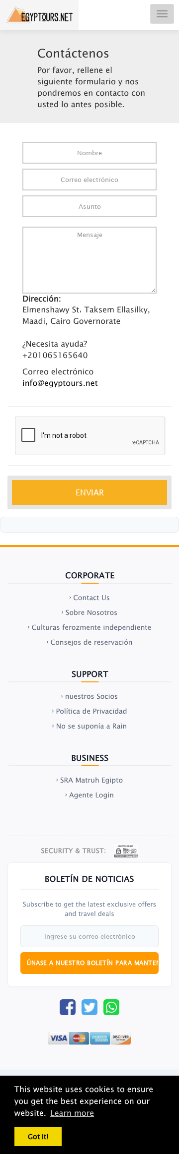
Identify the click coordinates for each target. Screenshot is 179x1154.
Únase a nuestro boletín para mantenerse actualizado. (93, 963)
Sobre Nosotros (91, 612)
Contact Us (91, 598)
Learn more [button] (72, 1113)
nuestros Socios (91, 696)
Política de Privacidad (91, 711)
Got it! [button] (38, 1136)
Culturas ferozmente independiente (92, 627)
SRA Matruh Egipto (91, 780)
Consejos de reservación (91, 642)
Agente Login (91, 795)
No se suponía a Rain (91, 726)
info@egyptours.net (60, 383)
